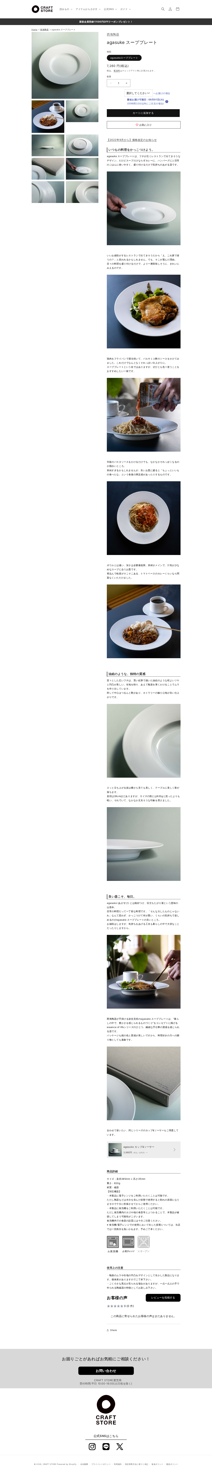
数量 (109, 76)
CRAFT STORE (49, 1464)
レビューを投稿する (163, 1297)
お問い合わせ (106, 1371)
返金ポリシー (157, 1464)
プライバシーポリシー (101, 1464)
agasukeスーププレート (124, 57)
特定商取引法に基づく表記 (136, 1464)
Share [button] (113, 1330)
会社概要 (84, 1464)
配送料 (117, 70)
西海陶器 (113, 34)
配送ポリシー (172, 1464)
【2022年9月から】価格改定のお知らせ (132, 139)
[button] (66, 9)
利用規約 (118, 1464)
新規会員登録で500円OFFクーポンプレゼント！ (106, 21)
